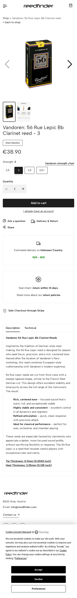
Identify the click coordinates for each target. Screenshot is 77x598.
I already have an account (38, 211)
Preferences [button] (21, 558)
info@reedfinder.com (23, 507)
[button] (69, 64)
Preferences (38, 589)
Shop (6, 18)
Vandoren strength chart (59, 163)
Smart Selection (13, 143)
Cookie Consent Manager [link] (18, 532)
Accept (38, 569)
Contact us (9, 514)
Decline (38, 579)
